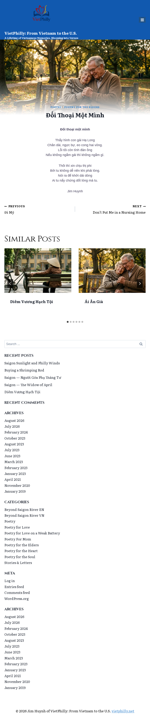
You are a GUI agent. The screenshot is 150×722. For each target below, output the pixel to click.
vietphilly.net (123, 710)
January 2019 (15, 491)
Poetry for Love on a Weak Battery (32, 533)
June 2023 (12, 455)
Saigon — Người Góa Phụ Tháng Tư (32, 377)
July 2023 (11, 449)
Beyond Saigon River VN (24, 515)
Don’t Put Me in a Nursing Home (119, 209)
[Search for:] (75, 343)
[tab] (68, 322)
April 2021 (12, 479)
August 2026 (14, 420)
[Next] (140, 283)
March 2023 (13, 461)
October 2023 (14, 438)
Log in (9, 580)
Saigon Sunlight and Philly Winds (32, 363)
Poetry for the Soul (19, 556)
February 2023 (15, 467)
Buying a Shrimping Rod (24, 370)
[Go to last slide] (10, 283)
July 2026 (12, 426)
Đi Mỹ (14, 209)
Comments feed (17, 592)
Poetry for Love (17, 527)
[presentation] (37, 270)
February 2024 (16, 432)
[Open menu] (142, 20)
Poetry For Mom (17, 539)
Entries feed (14, 586)
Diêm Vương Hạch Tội (31, 301)
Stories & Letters (18, 562)
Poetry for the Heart (21, 550)
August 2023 (14, 444)
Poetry (56, 107)
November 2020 (17, 485)
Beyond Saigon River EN (24, 509)
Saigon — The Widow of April (28, 384)
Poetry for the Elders (82, 107)
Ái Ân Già (94, 301)
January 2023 (15, 473)
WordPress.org (16, 598)
